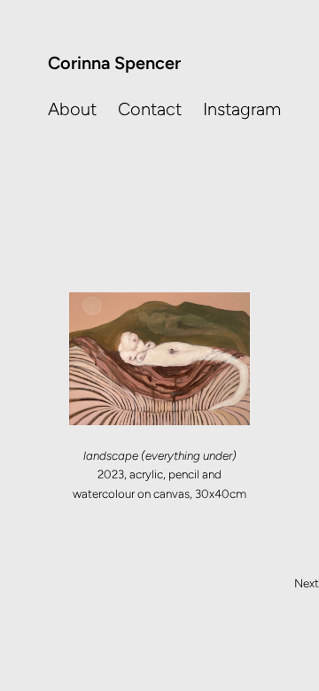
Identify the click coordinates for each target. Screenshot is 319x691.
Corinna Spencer (114, 63)
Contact (150, 109)
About (72, 109)
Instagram (242, 109)
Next (306, 583)
